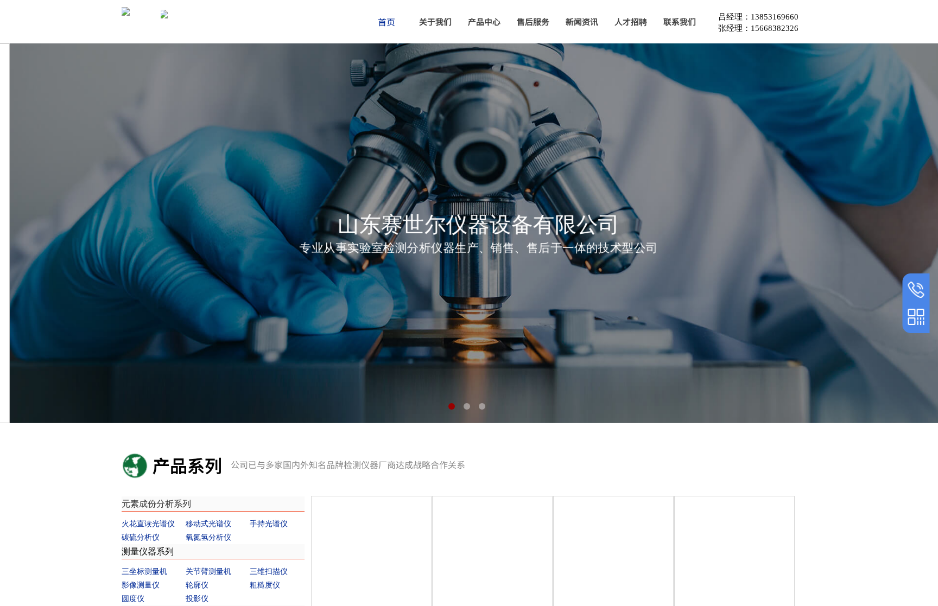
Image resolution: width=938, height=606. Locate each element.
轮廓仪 (197, 585)
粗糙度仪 (265, 585)
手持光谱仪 (269, 524)
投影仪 (197, 599)
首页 (386, 21)
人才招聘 (630, 21)
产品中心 (484, 21)
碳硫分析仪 (141, 537)
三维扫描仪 (269, 571)
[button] (451, 406)
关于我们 (435, 21)
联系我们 (679, 21)
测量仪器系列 (148, 551)
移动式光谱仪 (208, 524)
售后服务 (533, 21)
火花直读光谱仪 (148, 524)
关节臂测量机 (208, 571)
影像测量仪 (141, 585)
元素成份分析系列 (156, 503)
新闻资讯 (582, 21)
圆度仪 (133, 599)
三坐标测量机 (144, 571)
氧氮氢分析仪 (208, 537)
